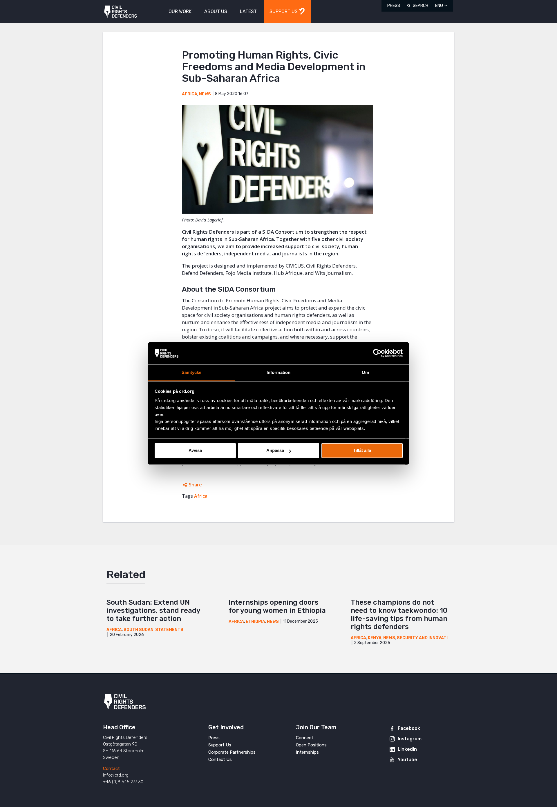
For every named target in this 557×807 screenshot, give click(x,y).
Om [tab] (365, 372)
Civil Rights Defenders (120, 12)
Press (393, 5)
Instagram (410, 738)
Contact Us (220, 759)
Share (195, 484)
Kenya (374, 637)
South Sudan (138, 629)
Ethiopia (255, 621)
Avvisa (195, 450)
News (205, 94)
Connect (304, 737)
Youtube (407, 759)
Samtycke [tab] (192, 372)
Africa (189, 94)
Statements (169, 629)
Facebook (409, 728)
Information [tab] (278, 372)
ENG (439, 5)
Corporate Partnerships (232, 752)
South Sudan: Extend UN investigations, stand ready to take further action (153, 610)
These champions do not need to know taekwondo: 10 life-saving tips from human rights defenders (399, 614)
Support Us (219, 745)
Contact (111, 768)
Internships (307, 752)
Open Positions (311, 745)
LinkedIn (407, 749)
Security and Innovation (425, 637)
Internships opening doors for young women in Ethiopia (277, 606)
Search (420, 5)
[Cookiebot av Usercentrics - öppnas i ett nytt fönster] (377, 353)
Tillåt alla (362, 450)
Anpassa (275, 450)
